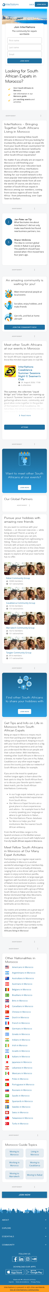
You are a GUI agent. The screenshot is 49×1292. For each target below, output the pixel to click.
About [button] (5, 1220)
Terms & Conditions (22, 1282)
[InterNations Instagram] (27, 1259)
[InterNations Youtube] (34, 1259)
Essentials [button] (8, 1236)
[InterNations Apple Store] (15, 1272)
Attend (24, 427)
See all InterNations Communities (24, 1290)
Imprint (11, 1282)
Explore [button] (6, 1228)
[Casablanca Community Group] (25, 599)
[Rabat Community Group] (25, 574)
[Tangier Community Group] (25, 649)
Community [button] (8, 1244)
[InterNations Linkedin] (21, 1259)
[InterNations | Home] (10, 5)
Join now (24, 61)
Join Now (41, 4)
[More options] (40, 115)
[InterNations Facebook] (15, 1259)
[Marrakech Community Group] (25, 624)
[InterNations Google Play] (34, 1272)
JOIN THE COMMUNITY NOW (24, 327)
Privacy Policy (35, 1282)
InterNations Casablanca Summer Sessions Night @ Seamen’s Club (29, 373)
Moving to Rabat (34, 1175)
